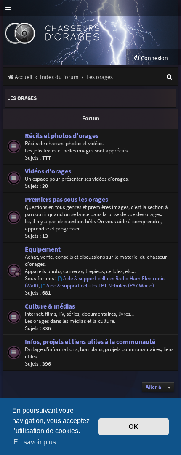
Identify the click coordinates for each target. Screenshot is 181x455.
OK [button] (133, 426)
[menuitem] (150, 58)
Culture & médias (50, 306)
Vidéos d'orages (48, 171)
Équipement (43, 249)
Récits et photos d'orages (61, 136)
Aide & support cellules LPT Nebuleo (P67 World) (100, 285)
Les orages (22, 98)
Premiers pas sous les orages (66, 199)
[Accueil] (67, 32)
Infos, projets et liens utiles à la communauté (90, 342)
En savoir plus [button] (34, 442)
